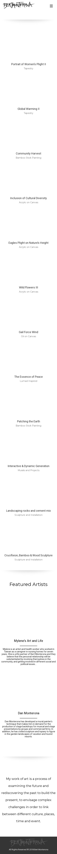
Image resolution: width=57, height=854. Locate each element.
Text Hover (28, 616)
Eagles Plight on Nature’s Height (28, 242)
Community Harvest (28, 153)
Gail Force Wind (28, 332)
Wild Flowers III (28, 287)
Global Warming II (28, 108)
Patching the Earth (28, 421)
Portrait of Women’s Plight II (28, 64)
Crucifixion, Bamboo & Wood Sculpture (28, 555)
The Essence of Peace (28, 376)
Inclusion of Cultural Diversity (28, 198)
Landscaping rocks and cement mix (28, 510)
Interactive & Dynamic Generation (28, 466)
